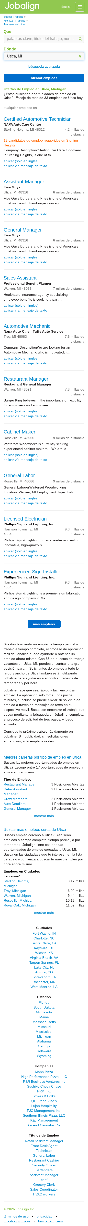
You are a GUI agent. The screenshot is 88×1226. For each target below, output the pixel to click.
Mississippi (44, 1032)
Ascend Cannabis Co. (44, 1125)
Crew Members (15, 799)
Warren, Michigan (17, 895)
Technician (44, 1151)
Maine (44, 1017)
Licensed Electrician (25, 518)
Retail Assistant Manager (44, 1141)
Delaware (44, 1051)
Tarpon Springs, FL (44, 962)
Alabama (44, 1041)
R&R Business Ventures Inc (44, 1081)
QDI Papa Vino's (44, 1101)
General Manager (23, 229)
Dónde (10, 49)
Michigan (44, 1036)
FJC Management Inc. (44, 1111)
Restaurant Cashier (44, 1160)
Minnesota (44, 1012)
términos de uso (16, 1216)
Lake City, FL (44, 967)
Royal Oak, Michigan (20, 905)
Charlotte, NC (44, 938)
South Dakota (44, 1007)
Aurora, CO (44, 972)
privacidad (45, 1216)
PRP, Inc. (44, 1091)
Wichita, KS (44, 953)
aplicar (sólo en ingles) (21, 161)
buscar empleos (44, 78)
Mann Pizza (44, 1072)
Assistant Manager (24, 181)
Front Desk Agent (44, 1146)
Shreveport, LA (44, 977)
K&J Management (44, 1120)
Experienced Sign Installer (32, 571)
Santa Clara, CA (44, 943)
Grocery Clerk (44, 1184)
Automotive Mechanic (27, 326)
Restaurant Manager (26, 379)
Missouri (44, 1027)
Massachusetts (44, 1022)
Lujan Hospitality (44, 1106)
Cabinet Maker (19, 431)
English (66, 6)
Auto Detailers (14, 804)
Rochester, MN (44, 982)
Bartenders (44, 1170)
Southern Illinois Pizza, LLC (44, 1115)
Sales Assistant (20, 277)
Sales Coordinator (44, 1189)
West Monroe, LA (44, 987)
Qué (7, 32)
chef (44, 1180)
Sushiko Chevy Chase (44, 1086)
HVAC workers (44, 1194)
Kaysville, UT (44, 948)
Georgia (44, 1046)
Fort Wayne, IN (44, 933)
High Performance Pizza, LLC (44, 1077)
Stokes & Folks (44, 1096)
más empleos (44, 624)
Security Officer (44, 1165)
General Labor (19, 475)
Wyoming (44, 1056)
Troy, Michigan (15, 891)
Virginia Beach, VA (44, 958)
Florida (44, 1002)
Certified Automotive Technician (38, 119)
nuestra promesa (17, 1221)
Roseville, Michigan (18, 900)
